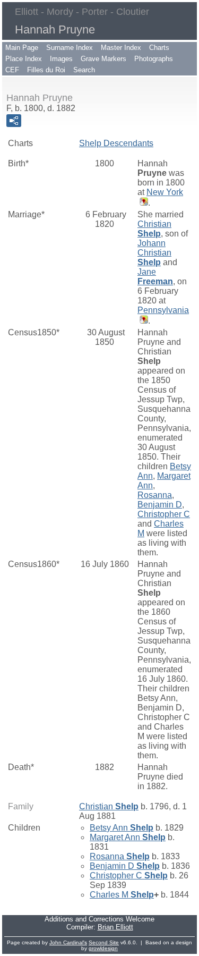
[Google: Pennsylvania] (142, 320)
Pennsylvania (163, 310)
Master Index (121, 48)
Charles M (122, 894)
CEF (12, 70)
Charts (159, 48)
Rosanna (154, 495)
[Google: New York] (142, 202)
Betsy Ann (121, 827)
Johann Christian (154, 253)
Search (84, 70)
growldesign (103, 948)
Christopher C (163, 514)
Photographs (153, 59)
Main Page (21, 48)
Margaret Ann (128, 837)
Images (61, 59)
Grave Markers (103, 59)
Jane (155, 276)
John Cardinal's (68, 942)
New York (164, 192)
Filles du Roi (46, 70)
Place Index (23, 59)
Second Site (104, 942)
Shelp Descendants (116, 143)
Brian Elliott (115, 927)
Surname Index (69, 48)
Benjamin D (159, 504)
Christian (154, 228)
